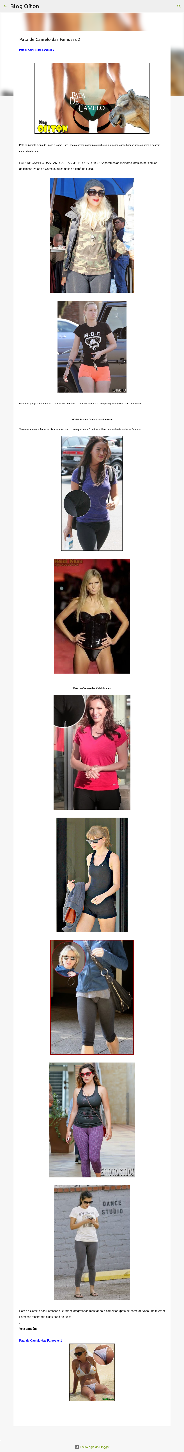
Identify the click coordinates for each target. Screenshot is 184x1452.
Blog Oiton (24, 6)
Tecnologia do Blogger (94, 1447)
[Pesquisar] (179, 6)
